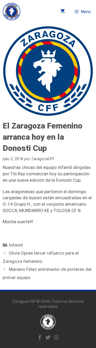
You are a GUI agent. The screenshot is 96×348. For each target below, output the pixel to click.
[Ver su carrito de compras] (62, 11)
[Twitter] (48, 337)
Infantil (16, 245)
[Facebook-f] (39, 337)
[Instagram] (56, 337)
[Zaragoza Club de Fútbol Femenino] (12, 11)
